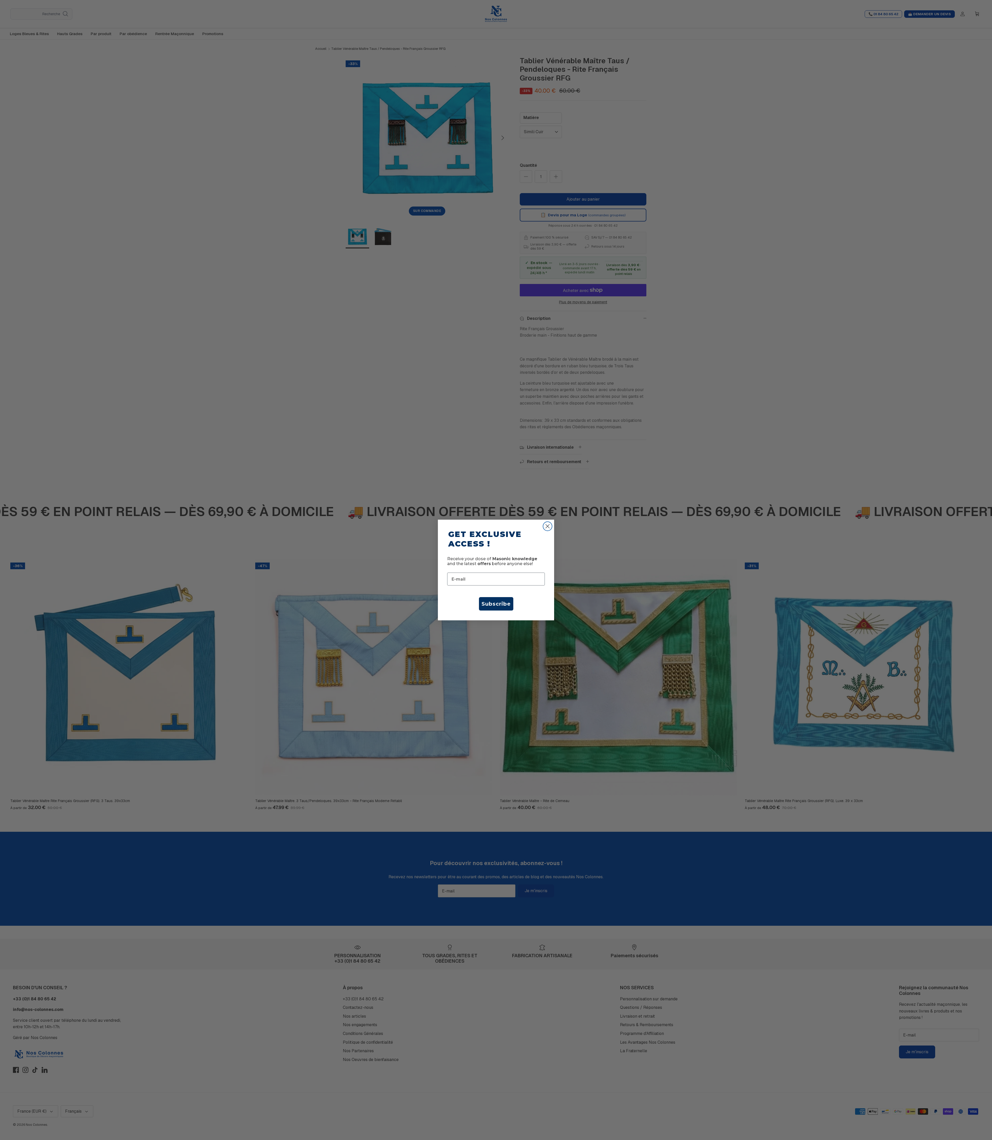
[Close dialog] (547, 526)
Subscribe (496, 604)
